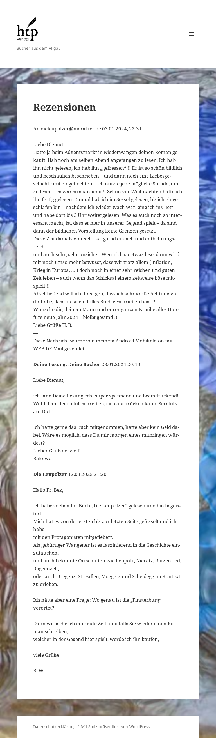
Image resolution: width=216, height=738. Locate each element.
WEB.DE (42, 348)
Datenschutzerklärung (54, 726)
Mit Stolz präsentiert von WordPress (115, 726)
